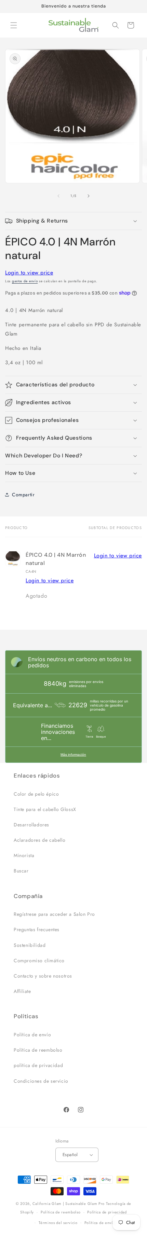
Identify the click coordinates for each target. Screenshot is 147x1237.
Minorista (24, 855)
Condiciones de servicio (41, 1081)
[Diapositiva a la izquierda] (58, 195)
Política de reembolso (38, 1050)
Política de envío (32, 1034)
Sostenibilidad (29, 945)
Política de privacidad (106, 1212)
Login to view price (29, 272)
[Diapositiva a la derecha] (88, 195)
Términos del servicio (58, 1222)
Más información (73, 754)
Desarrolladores (31, 824)
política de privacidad (38, 1065)
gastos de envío (25, 281)
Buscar (21, 870)
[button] (13, 25)
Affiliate (22, 991)
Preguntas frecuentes (36, 929)
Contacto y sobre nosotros (43, 975)
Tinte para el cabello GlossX (45, 809)
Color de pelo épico (36, 794)
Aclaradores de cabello (39, 840)
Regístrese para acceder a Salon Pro (54, 914)
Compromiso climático (39, 960)
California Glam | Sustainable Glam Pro (68, 1203)
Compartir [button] (23, 494)
